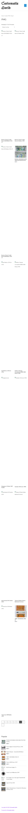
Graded (6, 15)
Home (2, 15)
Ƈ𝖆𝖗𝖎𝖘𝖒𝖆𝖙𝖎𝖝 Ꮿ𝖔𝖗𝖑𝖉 (9, 5)
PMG (9, 15)
